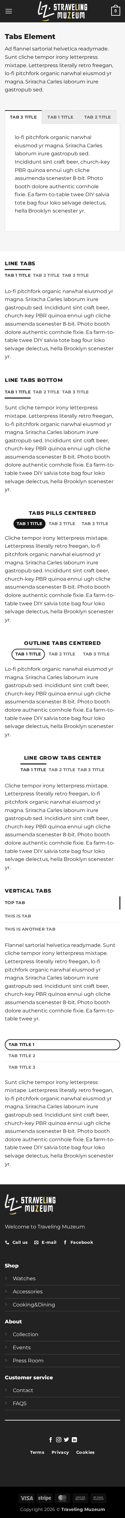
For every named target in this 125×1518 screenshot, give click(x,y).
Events (22, 1347)
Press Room (28, 1361)
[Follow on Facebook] (50, 1440)
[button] (9, 11)
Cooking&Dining (34, 1305)
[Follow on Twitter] (66, 1440)
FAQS (20, 1403)
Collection (25, 1334)
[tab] (23, 117)
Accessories (28, 1292)
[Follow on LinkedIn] (74, 1440)
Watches (24, 1278)
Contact (23, 1390)
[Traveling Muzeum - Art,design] (63, 11)
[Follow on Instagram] (58, 1440)
